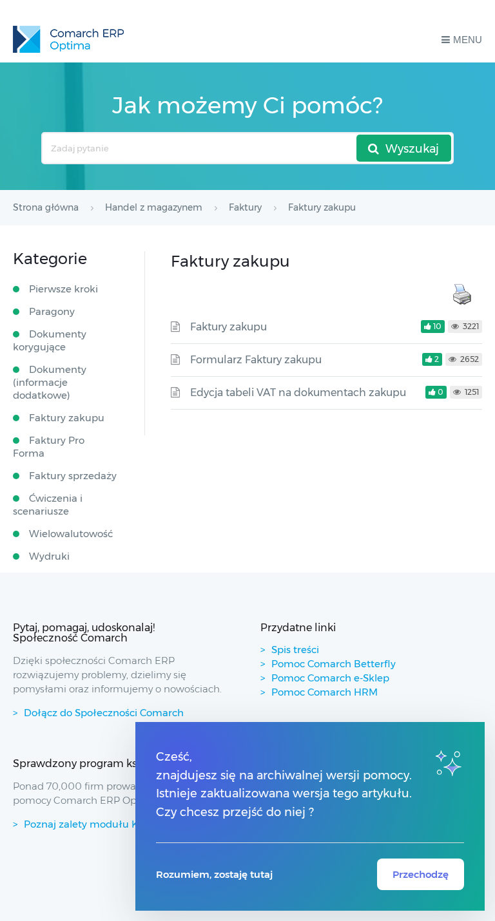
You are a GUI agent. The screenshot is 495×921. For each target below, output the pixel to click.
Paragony (52, 311)
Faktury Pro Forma (48, 446)
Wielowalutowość (71, 533)
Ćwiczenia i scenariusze (47, 504)
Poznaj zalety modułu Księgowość (106, 824)
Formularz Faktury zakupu (256, 360)
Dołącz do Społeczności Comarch (104, 713)
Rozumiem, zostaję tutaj (214, 874)
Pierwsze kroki (63, 289)
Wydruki (49, 556)
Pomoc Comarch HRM (324, 692)
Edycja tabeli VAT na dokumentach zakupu (298, 392)
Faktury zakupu (228, 327)
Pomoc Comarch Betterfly (333, 664)
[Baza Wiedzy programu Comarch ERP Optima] (68, 39)
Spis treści (295, 649)
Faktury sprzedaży (73, 476)
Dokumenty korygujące (49, 340)
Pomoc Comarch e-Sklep (330, 678)
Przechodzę (421, 874)
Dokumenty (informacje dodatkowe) (49, 382)
